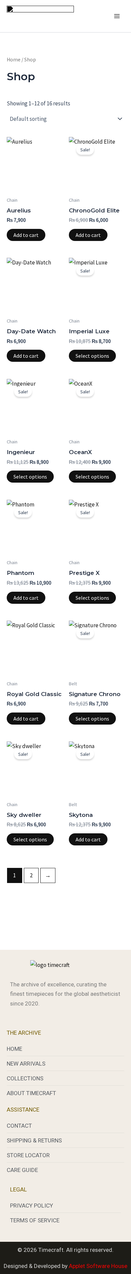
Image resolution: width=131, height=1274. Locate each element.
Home (13, 59)
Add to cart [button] (26, 235)
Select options (92, 355)
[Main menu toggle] (117, 16)
